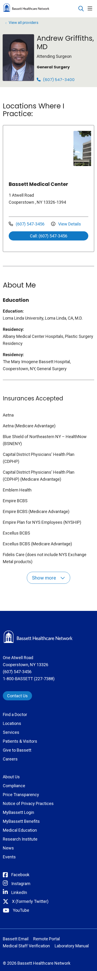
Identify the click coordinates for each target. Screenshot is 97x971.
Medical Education (20, 830)
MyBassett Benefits (21, 821)
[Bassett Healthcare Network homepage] (38, 9)
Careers (10, 759)
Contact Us (17, 695)
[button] (91, 8)
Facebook (20, 874)
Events (9, 856)
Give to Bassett (17, 750)
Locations (12, 723)
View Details (69, 224)
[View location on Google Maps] (40, 148)
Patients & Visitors (20, 741)
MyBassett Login (18, 812)
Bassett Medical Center (38, 184)
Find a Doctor (15, 714)
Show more (44, 578)
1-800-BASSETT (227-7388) (29, 678)
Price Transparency (21, 794)
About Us (11, 776)
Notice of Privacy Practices (28, 803)
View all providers (23, 22)
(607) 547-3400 (58, 79)
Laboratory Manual (72, 945)
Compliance (14, 785)
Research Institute (20, 839)
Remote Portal (46, 938)
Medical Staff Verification (26, 945)
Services (11, 732)
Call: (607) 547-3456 (48, 235)
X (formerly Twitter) (30, 901)
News (8, 847)
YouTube (21, 910)
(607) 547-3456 (30, 224)
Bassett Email (15, 938)
